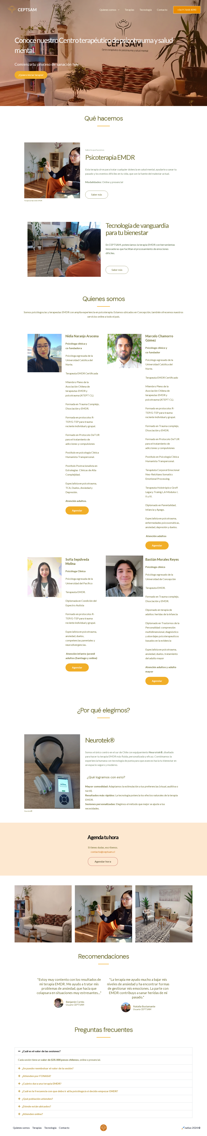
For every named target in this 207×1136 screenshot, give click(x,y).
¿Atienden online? (32, 1113)
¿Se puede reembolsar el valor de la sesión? (48, 1068)
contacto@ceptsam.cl (103, 851)
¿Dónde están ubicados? (36, 1106)
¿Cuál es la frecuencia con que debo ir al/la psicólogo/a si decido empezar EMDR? (70, 1091)
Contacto (162, 9)
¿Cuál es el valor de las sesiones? (41, 1051)
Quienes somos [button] (107, 9)
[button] (118, 9)
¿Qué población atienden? (37, 1098)
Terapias (129, 9)
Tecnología (145, 9)
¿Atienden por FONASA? (36, 1075)
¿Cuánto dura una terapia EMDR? (41, 1083)
